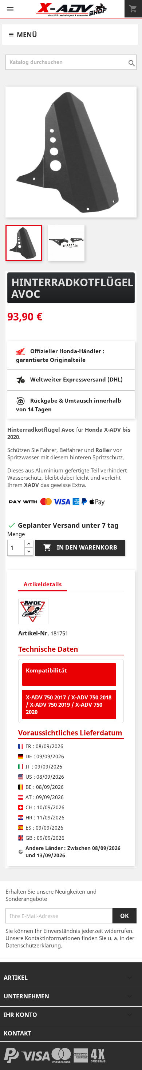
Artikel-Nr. (33, 633)
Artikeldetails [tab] (43, 584)
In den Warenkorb (80, 547)
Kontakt (17, 1033)
